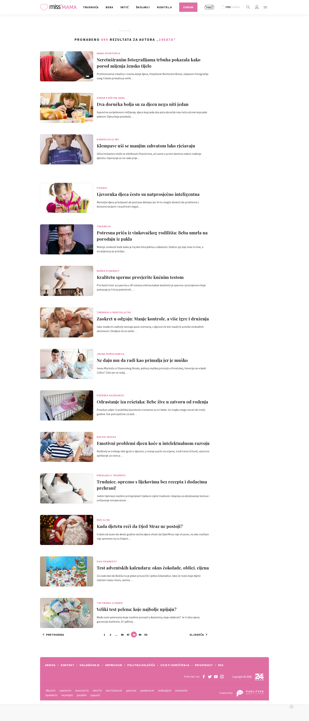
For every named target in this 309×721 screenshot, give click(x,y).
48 (134, 634)
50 (145, 634)
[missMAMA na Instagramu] (222, 676)
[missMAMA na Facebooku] (204, 676)
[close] (291, 706)
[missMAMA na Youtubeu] (216, 676)
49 (139, 634)
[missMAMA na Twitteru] (210, 676)
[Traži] (248, 7)
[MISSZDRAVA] (230, 7)
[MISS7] (209, 7)
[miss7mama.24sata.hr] (59, 7)
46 (122, 634)
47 (128, 634)
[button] (265, 7)
